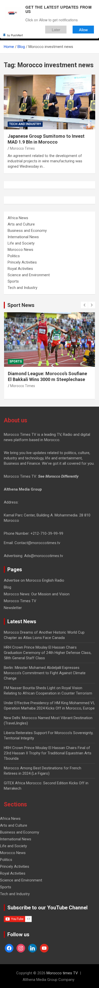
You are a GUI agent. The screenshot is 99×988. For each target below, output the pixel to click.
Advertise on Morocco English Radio (34, 580)
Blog (7, 587)
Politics (14, 256)
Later (56, 29)
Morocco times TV (62, 973)
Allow (83, 29)
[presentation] (84, 305)
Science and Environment (29, 275)
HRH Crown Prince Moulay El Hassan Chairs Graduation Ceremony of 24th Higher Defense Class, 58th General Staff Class (47, 652)
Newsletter (13, 607)
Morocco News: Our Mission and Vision (37, 594)
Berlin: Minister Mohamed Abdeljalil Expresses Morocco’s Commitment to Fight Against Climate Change (45, 673)
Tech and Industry (25, 124)
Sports (13, 281)
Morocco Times (22, 148)
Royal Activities (20, 268)
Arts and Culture (21, 224)
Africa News (18, 218)
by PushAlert (15, 35)
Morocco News (20, 249)
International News (23, 237)
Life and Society (21, 243)
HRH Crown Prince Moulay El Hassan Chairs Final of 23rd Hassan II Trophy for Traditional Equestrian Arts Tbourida (47, 753)
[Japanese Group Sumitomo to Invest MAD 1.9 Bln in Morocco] (49, 101)
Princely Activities (22, 262)
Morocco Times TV (20, 601)
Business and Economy (27, 230)
